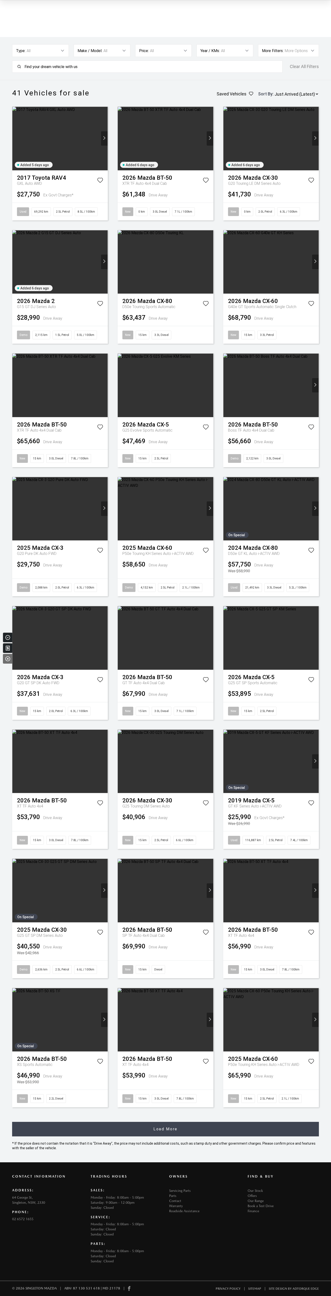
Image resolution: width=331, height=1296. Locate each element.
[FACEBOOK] (129, 1288)
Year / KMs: (210, 50)
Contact (175, 1201)
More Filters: (273, 50)
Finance (253, 1211)
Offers (252, 1196)
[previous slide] (15, 138)
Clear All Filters (304, 66)
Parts (172, 1196)
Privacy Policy (228, 1288)
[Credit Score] (8, 637)
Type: (20, 50)
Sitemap (254, 1288)
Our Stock (255, 1191)
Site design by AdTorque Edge (294, 1288)
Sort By (265, 93)
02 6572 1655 (22, 1219)
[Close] (8, 659)
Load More (165, 1129)
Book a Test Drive (261, 1206)
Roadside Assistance (184, 1211)
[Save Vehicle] (100, 181)
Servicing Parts (180, 1191)
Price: (144, 50)
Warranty (176, 1206)
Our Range (256, 1201)
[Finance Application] (8, 648)
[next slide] (104, 138)
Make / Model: (90, 50)
